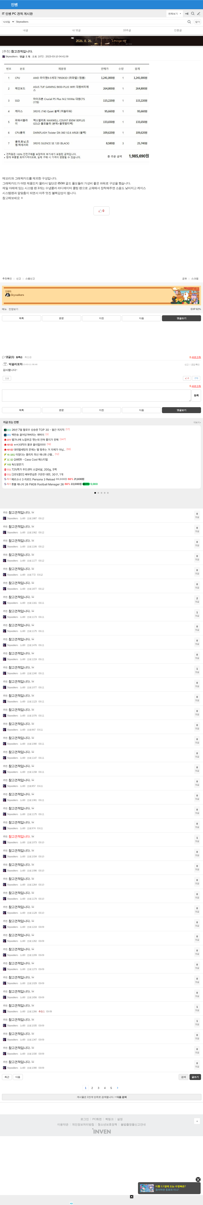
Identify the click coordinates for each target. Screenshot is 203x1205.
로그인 (84, 1119)
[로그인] (191, 4)
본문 (61, 318)
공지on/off (187, 15)
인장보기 (13, 309)
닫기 (197, 21)
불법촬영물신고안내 (133, 1124)
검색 (193, 15)
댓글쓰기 (181, 318)
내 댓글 (76, 30)
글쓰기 (199, 14)
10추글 (127, 30)
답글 (7, 378)
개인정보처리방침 (83, 1124)
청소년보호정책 (107, 1124)
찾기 (189, 21)
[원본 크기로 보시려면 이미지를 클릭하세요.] (75, 114)
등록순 (19, 357)
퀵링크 (109, 1119)
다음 (141, 318)
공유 (184, 278)
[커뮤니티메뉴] (4, 4)
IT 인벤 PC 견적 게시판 (17, 13)
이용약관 (62, 1124)
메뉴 (4, 309)
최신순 (28, 357)
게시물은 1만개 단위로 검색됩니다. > (102, 1097)
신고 (18, 278)
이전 (101, 318)
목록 (21, 318)
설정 (120, 1119)
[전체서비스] (198, 4)
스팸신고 (30, 278)
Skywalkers (11, 56)
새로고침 (196, 357)
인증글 (178, 30)
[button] (95, 493)
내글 (25, 30)
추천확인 (7, 278)
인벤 (14, 5)
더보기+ (197, 422)
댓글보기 (181, 410)
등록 (196, 395)
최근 (7, 1077)
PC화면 (97, 1119)
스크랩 (194, 278)
